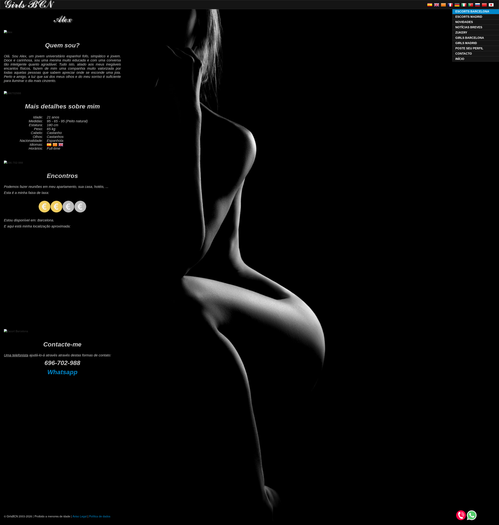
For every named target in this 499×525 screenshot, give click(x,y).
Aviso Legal (80, 516)
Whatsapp (62, 372)
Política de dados (99, 516)
